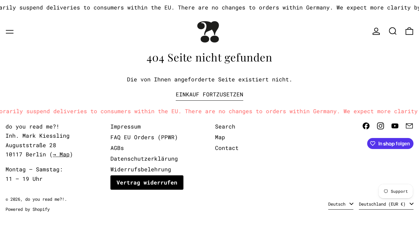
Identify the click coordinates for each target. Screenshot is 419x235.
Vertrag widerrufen (147, 182)
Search (225, 126)
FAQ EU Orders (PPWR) (144, 137)
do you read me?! (44, 199)
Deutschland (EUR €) (383, 204)
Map (220, 137)
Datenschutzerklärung (144, 158)
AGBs (117, 147)
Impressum (125, 126)
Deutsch (338, 204)
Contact (227, 147)
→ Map (61, 154)
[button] (393, 31)
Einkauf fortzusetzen (209, 94)
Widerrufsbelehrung (140, 169)
